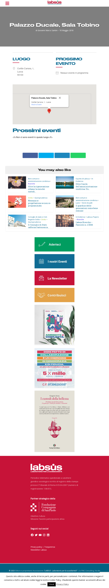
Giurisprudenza (41, 198)
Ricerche (31, 183)
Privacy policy (36, 547)
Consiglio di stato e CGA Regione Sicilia (37, 218)
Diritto (30, 198)
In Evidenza (80, 217)
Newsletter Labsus (39, 550)
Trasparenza (49, 547)
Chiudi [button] (51, 584)
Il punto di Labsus (83, 178)
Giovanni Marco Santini (47, 30)
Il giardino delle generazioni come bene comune (87, 208)
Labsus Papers (93, 217)
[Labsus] (55, 2)
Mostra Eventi (36, 105)
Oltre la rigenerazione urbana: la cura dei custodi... (38, 189)
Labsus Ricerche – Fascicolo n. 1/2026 (84, 223)
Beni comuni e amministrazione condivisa (39, 179)
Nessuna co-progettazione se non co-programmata (39, 203)
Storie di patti (87, 203)
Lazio (78, 203)
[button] (49, 111)
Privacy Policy (62, 584)
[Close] (63, 98)
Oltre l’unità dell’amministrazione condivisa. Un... (86, 186)
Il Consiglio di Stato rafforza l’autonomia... (38, 226)
